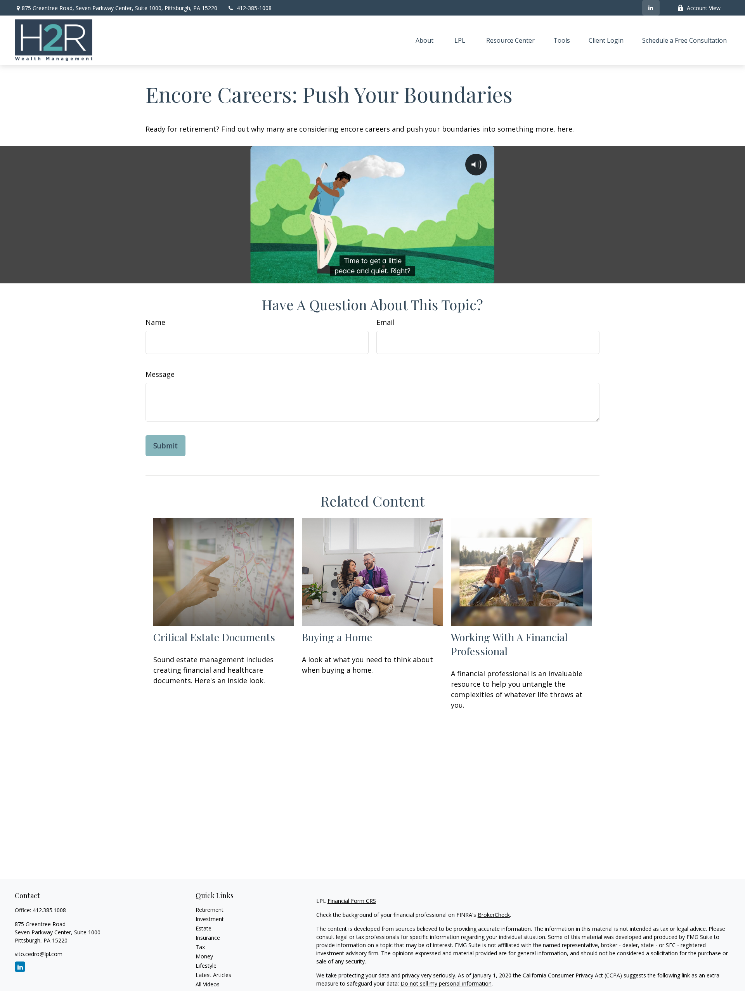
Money (204, 956)
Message (160, 374)
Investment (210, 919)
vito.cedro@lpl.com (38, 954)
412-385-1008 (254, 8)
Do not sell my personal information (446, 983)
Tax (200, 947)
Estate (203, 928)
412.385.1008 (49, 910)
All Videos (208, 984)
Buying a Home (337, 637)
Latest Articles (213, 975)
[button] (424, 40)
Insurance (208, 937)
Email (385, 322)
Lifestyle (206, 965)
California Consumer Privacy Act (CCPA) (572, 975)
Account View (704, 8)
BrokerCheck (494, 914)
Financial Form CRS (351, 900)
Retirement (210, 909)
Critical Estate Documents (214, 637)
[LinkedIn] (651, 8)
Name (155, 322)
